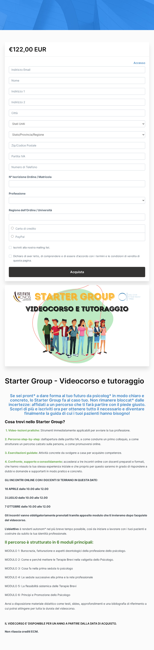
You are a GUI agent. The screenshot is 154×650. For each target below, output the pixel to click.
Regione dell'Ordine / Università (30, 210)
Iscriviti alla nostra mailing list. (31, 247)
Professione (17, 193)
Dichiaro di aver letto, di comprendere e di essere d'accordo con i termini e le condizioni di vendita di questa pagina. (76, 258)
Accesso (139, 63)
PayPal (19, 236)
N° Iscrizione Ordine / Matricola (30, 177)
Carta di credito (25, 228)
